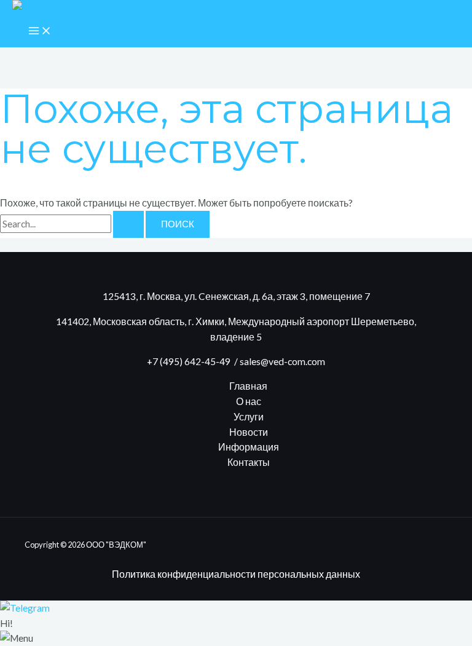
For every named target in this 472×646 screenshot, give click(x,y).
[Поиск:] (73, 223)
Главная (248, 386)
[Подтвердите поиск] (128, 224)
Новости (248, 432)
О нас (248, 401)
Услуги (249, 416)
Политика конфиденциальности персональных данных (236, 574)
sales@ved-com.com (282, 361)
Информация (248, 446)
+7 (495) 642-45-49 (190, 361)
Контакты (248, 462)
